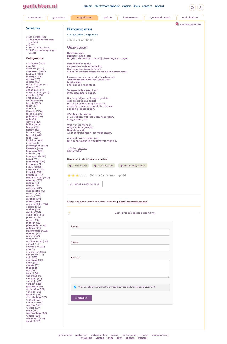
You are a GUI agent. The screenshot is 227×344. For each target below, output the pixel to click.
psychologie (33, 230)
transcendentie (80, 165)
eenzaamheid (34, 92)
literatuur (31, 175)
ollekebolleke (34, 204)
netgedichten (84, 17)
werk (29, 310)
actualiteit (32, 63)
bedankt (31, 74)
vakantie (31, 278)
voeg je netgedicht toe (190, 24)
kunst (29, 159)
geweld (30, 121)
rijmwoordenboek (160, 17)
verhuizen (32, 286)
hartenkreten (131, 17)
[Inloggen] (200, 7)
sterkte (30, 265)
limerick (31, 172)
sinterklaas (32, 246)
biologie (31, 76)
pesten (30, 220)
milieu (30, 185)
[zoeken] (192, 7)
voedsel (30, 294)
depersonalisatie (105, 165)
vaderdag (31, 276)
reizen (30, 236)
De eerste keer (37, 37)
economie (32, 90)
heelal (30, 127)
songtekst (32, 254)
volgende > (91, 34)
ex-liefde (31, 100)
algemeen (32, 71)
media (30, 183)
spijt (28, 257)
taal (28, 268)
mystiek (30, 199)
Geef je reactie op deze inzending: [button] (135, 213)
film (28, 108)
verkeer (30, 292)
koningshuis (33, 156)
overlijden (32, 214)
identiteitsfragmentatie (134, 165)
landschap (32, 161)
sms (28, 249)
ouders (30, 209)
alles (80, 34)
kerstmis (31, 148)
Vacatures (33, 28)
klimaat (30, 153)
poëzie (108, 17)
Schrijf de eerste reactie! (133, 201)
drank (29, 87)
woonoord (32, 318)
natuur (30, 201)
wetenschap (33, 313)
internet (31, 143)
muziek (30, 196)
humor (30, 132)
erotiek (30, 98)
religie (30, 238)
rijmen (88, 6)
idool (29, 137)
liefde (29, 167)
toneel (30, 273)
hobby (30, 129)
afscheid (31, 68)
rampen (30, 233)
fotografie (31, 113)
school (30, 244)
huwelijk (31, 135)
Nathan (82, 148)
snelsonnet (34, 17)
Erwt (31, 45)
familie (30, 103)
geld (29, 119)
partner (30, 217)
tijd (28, 270)
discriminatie (34, 84)
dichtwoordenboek (107, 6)
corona (30, 79)
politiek (30, 228)
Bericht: (75, 257)
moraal (30, 193)
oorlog (30, 206)
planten (30, 222)
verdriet (30, 284)
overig (30, 212)
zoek (119, 337)
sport (29, 262)
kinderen (31, 151)
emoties (31, 95)
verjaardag (32, 289)
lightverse (32, 169)
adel (28, 66)
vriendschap (33, 297)
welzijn (30, 305)
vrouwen (31, 302)
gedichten (59, 17)
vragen (126, 6)
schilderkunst (34, 241)
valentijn (31, 281)
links (137, 6)
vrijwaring (86, 337)
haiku (29, 124)
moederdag (33, 191)
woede (30, 315)
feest (29, 106)
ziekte (29, 321)
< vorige (71, 34)
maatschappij (34, 177)
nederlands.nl (190, 17)
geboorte (31, 116)
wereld (30, 307)
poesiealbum (34, 225)
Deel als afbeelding (87, 183)
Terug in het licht (39, 47)
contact (147, 6)
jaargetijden (33, 145)
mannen (31, 180)
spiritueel (31, 260)
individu (31, 140)
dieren (30, 82)
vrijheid (30, 299)
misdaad (31, 188)
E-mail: (75, 242)
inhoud (159, 6)
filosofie (30, 111)
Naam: (74, 226)
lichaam (31, 164)
